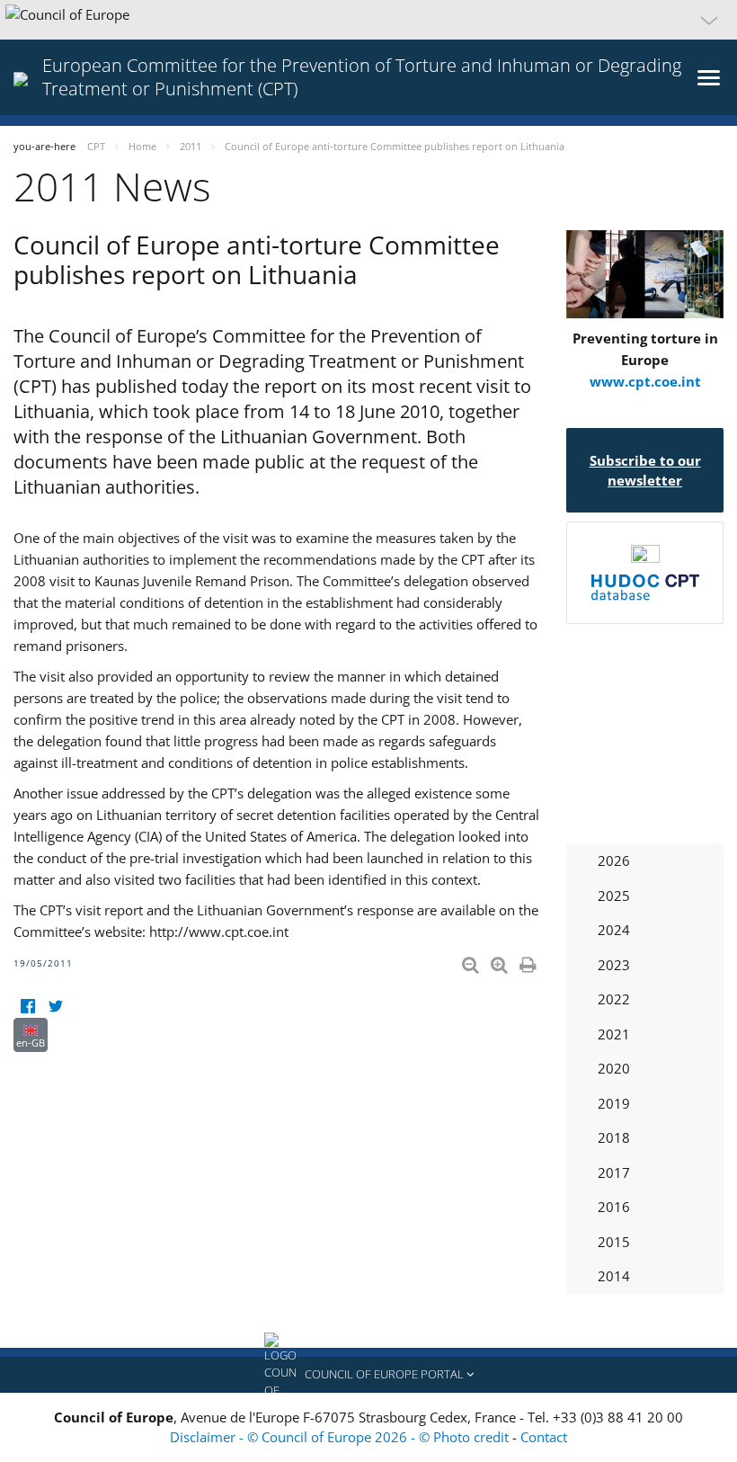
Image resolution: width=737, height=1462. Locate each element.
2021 (614, 1034)
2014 (614, 1276)
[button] (368, 20)
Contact (543, 1437)
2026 (614, 860)
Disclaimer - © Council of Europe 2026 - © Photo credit (341, 1437)
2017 (614, 1172)
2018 (614, 1137)
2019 (614, 1103)
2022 (614, 999)
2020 (614, 1068)
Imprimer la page (529, 961)
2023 (614, 965)
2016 (614, 1207)
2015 (614, 1242)
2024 (614, 930)
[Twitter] (55, 1007)
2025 (614, 896)
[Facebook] (27, 1007)
